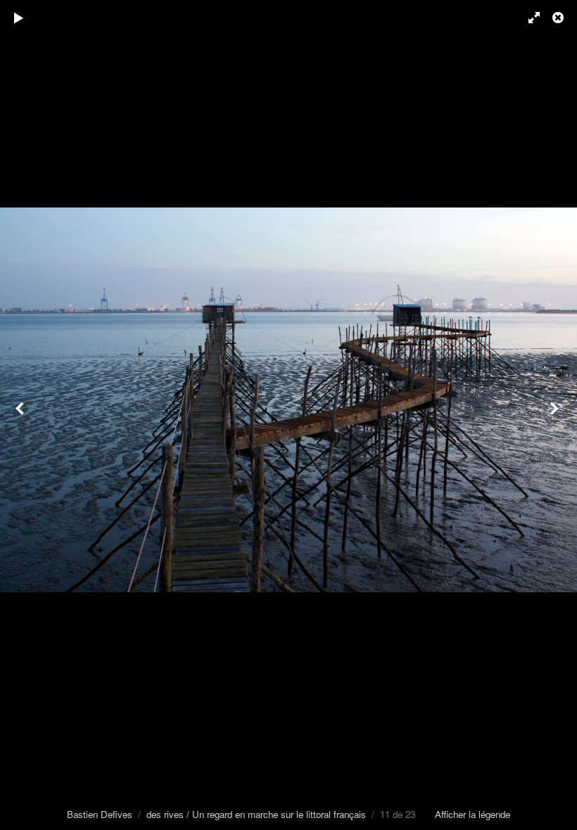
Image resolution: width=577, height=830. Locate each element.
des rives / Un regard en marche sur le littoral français (256, 814)
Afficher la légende (472, 814)
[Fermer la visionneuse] (559, 17)
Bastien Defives (99, 814)
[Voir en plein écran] (528, 17)
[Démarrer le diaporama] (19, 17)
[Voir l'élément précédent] (21, 415)
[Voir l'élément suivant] (556, 415)
